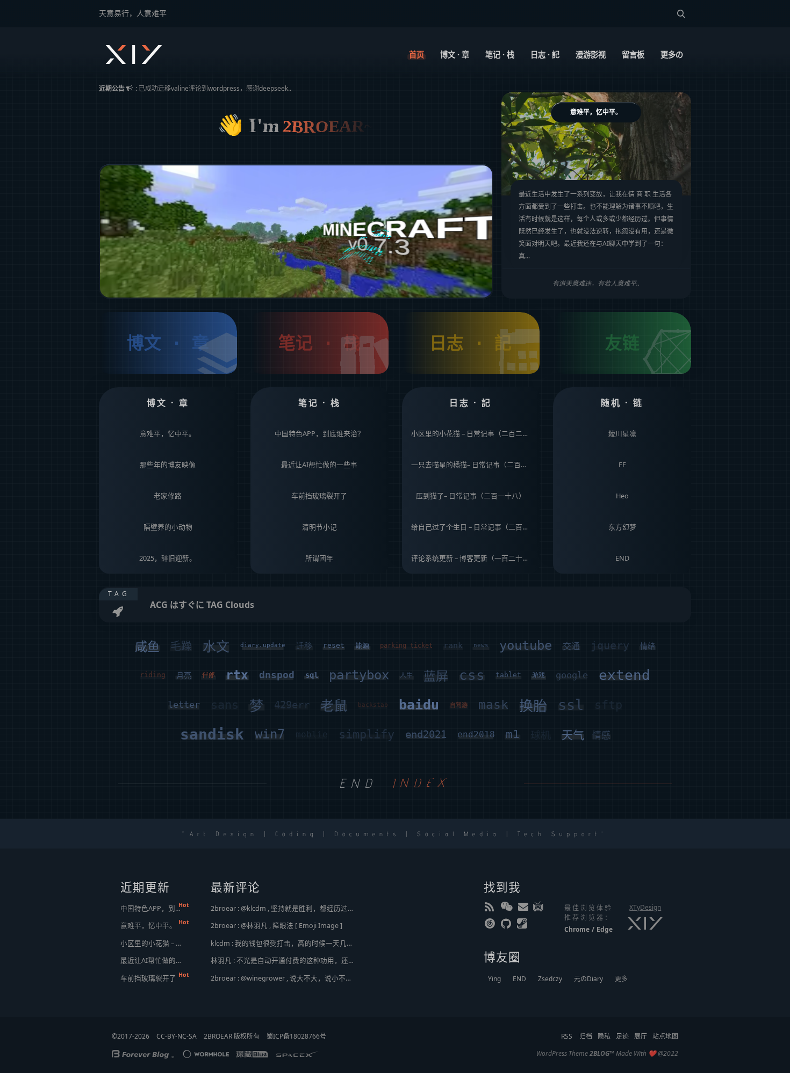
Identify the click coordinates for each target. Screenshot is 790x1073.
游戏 (538, 675)
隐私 (604, 1036)
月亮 (183, 675)
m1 (513, 734)
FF (622, 464)
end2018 (476, 734)
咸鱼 (147, 647)
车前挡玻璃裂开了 (319, 496)
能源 (362, 646)
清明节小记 (319, 527)
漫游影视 (591, 54)
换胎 (533, 706)
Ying (494, 978)
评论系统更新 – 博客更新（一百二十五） (473, 558)
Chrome (577, 929)
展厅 (640, 1036)
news (481, 645)
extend (624, 675)
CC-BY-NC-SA (176, 1036)
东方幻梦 (622, 527)
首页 (416, 54)
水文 (216, 647)
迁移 (304, 646)
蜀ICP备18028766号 (296, 1036)
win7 (270, 734)
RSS (566, 1036)
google (572, 675)
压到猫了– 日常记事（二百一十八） (471, 496)
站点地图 (665, 1036)
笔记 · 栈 (499, 54)
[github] (507, 925)
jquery (610, 645)
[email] (523, 908)
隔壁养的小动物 (167, 527)
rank (453, 645)
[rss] (491, 908)
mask (493, 705)
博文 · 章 (454, 54)
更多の (671, 54)
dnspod (277, 674)
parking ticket (406, 645)
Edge (605, 929)
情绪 (647, 646)
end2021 (426, 734)
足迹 (622, 1036)
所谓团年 (319, 558)
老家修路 (168, 496)
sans (225, 705)
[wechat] (507, 908)
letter (184, 704)
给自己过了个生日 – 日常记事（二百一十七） (473, 527)
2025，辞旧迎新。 (167, 558)
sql (311, 675)
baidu (419, 705)
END (622, 558)
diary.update (262, 645)
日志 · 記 (544, 54)
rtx (237, 675)
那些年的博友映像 (168, 464)
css (472, 675)
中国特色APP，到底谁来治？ (319, 433)
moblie (312, 734)
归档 (585, 1036)
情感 (601, 735)
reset (333, 645)
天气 (573, 735)
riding (153, 675)
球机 (540, 735)
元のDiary (588, 978)
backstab (373, 704)
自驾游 (459, 705)
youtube (525, 645)
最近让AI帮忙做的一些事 (319, 464)
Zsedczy (550, 978)
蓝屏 (435, 676)
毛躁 (181, 646)
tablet (508, 675)
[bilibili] (539, 908)
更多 (621, 978)
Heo (622, 496)
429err (292, 705)
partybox (359, 675)
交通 (571, 646)
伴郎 (208, 675)
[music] (491, 925)
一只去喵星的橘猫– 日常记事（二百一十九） (473, 464)
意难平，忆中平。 (168, 433)
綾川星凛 (622, 433)
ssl (571, 705)
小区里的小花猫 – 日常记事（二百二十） (473, 433)
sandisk (212, 734)
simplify (366, 734)
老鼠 (333, 706)
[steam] (523, 925)
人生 (406, 675)
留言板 (633, 54)
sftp (608, 705)
